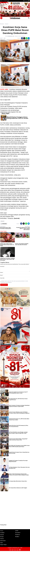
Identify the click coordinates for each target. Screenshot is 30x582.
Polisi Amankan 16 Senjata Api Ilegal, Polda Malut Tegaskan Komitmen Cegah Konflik (19, 406)
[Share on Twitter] (24, 38)
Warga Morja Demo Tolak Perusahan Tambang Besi (5, 228)
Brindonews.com (16, 547)
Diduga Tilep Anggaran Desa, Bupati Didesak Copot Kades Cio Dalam (7, 244)
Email (1, 275)
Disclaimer (17, 532)
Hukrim (2, 538)
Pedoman (17, 534)
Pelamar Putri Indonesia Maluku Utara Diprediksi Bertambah (21, 244)
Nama (1, 272)
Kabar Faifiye (3, 544)
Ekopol (2, 536)
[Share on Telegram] (29, 38)
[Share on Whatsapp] (26, 38)
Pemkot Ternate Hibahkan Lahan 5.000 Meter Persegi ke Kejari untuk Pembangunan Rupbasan (19, 413)
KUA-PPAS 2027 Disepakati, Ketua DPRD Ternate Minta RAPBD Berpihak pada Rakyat (19, 446)
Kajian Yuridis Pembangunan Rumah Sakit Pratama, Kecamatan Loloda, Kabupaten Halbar (19, 474)
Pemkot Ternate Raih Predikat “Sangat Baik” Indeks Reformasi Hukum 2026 (18, 439)
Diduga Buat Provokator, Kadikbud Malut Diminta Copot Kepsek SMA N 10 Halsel (7, 259)
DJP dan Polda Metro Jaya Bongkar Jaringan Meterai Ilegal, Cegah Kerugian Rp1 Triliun (18, 433)
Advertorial (2, 540)
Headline (2, 532)
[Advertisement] (15, 566)
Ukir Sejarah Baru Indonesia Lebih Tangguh (18, 487)
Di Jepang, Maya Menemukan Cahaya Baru (18, 481)
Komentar (2, 266)
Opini (1, 542)
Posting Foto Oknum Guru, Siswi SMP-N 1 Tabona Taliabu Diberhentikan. (23, 228)
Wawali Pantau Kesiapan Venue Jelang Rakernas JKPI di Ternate (17, 117)
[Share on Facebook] (22, 38)
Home (1, 530)
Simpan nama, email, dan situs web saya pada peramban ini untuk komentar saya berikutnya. (14, 282)
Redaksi (17, 536)
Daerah (2, 221)
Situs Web (2, 278)
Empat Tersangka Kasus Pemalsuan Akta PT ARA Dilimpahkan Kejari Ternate (18, 393)
